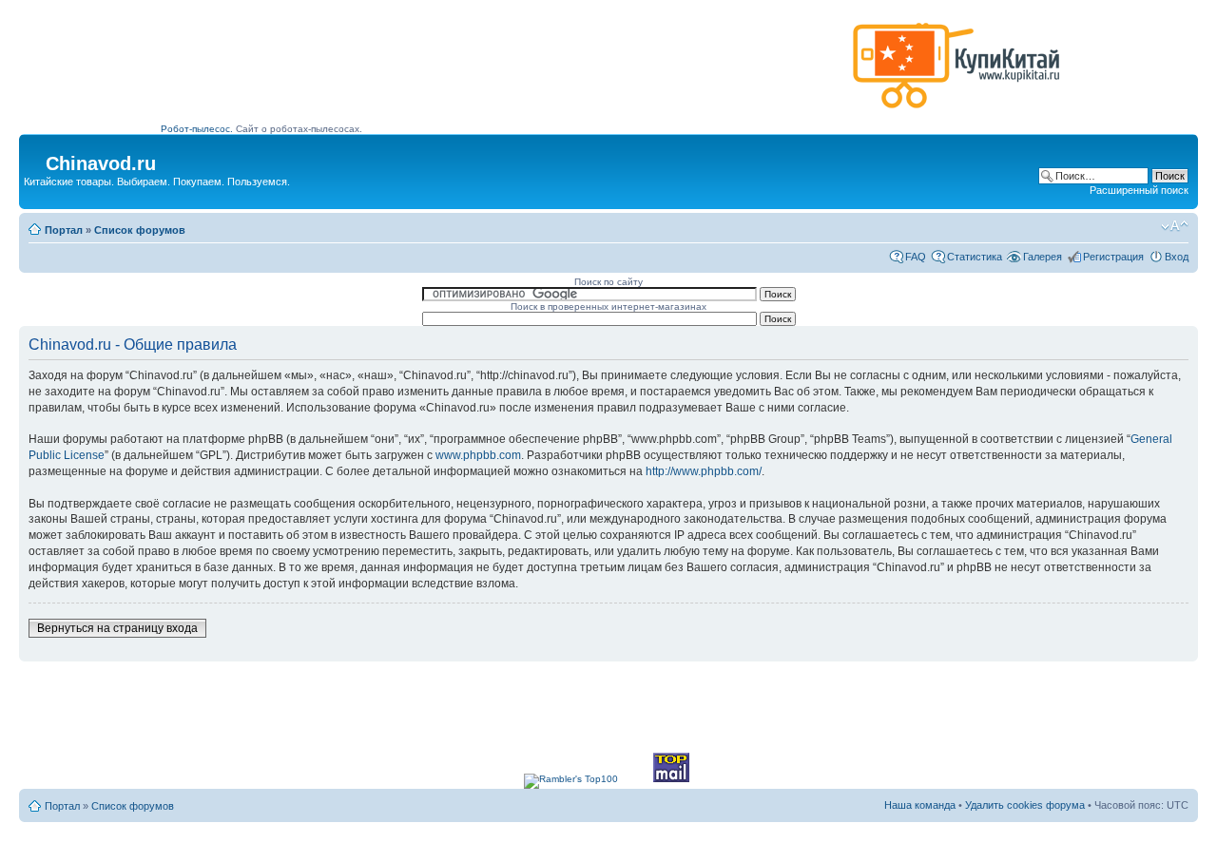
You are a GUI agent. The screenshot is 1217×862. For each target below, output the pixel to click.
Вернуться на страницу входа (117, 628)
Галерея (1042, 256)
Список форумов (139, 230)
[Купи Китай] (956, 112)
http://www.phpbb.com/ (704, 471)
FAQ (915, 256)
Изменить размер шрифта (1174, 226)
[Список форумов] (35, 158)
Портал (64, 230)
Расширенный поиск (1139, 190)
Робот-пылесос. (197, 129)
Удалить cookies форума (1025, 805)
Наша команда (920, 805)
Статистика (974, 256)
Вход (1176, 256)
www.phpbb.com (478, 455)
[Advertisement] (503, 73)
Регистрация (1113, 256)
